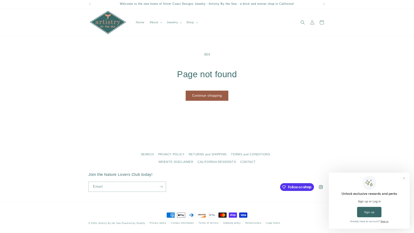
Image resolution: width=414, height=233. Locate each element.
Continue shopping (207, 95)
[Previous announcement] (90, 4)
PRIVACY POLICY (171, 154)
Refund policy (253, 223)
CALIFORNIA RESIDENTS (217, 162)
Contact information (182, 223)
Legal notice (273, 223)
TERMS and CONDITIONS (250, 154)
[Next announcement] (324, 4)
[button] (155, 22)
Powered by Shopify (133, 223)
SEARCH (147, 154)
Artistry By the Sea (110, 223)
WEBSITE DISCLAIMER (175, 162)
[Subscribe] (161, 187)
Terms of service (208, 223)
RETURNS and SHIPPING (208, 154)
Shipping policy (232, 223)
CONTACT (248, 162)
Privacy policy (158, 223)
